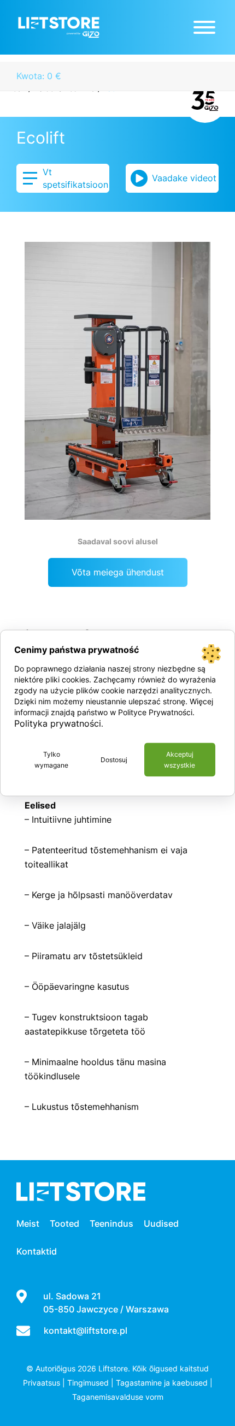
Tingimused (88, 1382)
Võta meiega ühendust (118, 572)
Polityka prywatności (57, 723)
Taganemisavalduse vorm (117, 1396)
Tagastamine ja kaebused (162, 1382)
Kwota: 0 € (38, 75)
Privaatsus (41, 1382)
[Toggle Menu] (204, 27)
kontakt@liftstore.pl (85, 1330)
